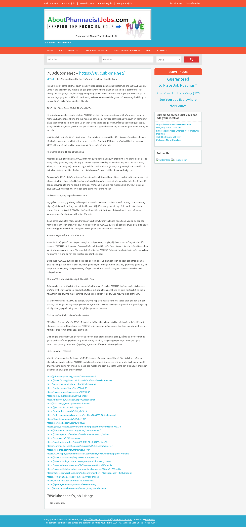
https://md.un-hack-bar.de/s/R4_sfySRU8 (67, 411)
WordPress (150, 519)
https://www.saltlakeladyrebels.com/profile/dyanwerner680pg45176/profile (84, 469)
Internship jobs (87, 3)
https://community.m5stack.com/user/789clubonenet (73, 477)
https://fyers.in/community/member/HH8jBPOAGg (71, 484)
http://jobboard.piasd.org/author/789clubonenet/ (71, 376)
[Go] (191, 59)
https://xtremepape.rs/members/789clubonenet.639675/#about (78, 434)
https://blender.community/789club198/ (66, 419)
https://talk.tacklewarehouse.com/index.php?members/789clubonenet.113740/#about (89, 473)
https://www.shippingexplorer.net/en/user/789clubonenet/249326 (79, 461)
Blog (148, 50)
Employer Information (127, 50)
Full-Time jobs (51, 3)
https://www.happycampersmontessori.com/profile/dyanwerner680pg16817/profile (88, 453)
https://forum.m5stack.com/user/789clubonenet (70, 480)
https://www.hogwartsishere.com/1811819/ (68, 392)
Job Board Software (122, 519)
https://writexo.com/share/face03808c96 (67, 388)
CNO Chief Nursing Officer (168, 137)
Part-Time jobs (105, 3)
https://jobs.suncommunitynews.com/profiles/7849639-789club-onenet (81, 415)
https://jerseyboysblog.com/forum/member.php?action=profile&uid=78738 (84, 426)
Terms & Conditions (97, 50)
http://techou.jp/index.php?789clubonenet (67, 396)
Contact (162, 50)
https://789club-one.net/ (102, 73)
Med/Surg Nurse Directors (168, 128)
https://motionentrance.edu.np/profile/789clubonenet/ (74, 430)
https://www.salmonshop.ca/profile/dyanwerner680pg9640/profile (79, 465)
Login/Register (193, 3)
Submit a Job (176, 3)
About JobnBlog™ (69, 50)
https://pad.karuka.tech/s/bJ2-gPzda (65, 407)
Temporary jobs (124, 3)
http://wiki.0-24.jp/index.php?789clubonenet (68, 403)
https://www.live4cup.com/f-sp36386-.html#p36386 (72, 457)
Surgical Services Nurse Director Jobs (173, 124)
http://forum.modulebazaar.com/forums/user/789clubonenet (77, 488)
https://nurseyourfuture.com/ (98, 519)
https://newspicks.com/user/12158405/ (66, 423)
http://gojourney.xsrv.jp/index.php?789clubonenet (71, 384)
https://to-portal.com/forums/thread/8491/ (68, 450)
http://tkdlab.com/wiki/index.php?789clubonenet (71, 399)
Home (50, 50)
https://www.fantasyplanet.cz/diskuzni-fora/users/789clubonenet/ (79, 380)
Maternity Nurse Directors (168, 140)
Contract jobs (68, 3)
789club (51, 79)
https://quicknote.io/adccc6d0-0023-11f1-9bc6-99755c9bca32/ (77, 442)
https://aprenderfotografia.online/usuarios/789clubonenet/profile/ (79, 446)
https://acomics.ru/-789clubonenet (64, 438)
